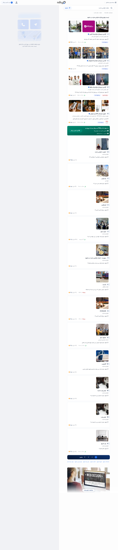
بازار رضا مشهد (86, 461)
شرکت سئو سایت (98, 13)
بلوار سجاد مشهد (70, 461)
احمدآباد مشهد (106, 461)
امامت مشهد (93, 461)
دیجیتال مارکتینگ (108, 13)
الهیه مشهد (99, 461)
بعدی (81, 457)
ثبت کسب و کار (7, 3)
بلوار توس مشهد (78, 461)
